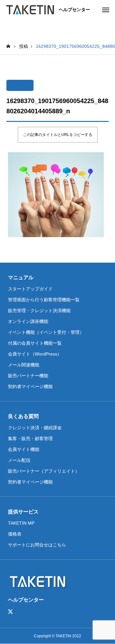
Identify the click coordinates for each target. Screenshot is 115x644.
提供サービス (23, 511)
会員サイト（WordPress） (35, 353)
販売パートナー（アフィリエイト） (44, 471)
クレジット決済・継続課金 (35, 427)
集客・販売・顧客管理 (30, 438)
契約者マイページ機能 (30, 386)
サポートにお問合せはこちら (37, 544)
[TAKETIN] (30, 9)
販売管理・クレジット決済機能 (39, 310)
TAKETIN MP (21, 523)
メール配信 (19, 460)
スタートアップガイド (30, 288)
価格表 (14, 533)
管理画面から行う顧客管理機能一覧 (44, 299)
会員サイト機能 (23, 449)
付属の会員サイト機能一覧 (35, 343)
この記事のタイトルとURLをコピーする (57, 134)
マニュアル (21, 277)
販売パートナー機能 (28, 375)
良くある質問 (23, 416)
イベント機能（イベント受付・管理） (46, 332)
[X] (10, 612)
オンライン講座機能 (28, 321)
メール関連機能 (23, 364)
